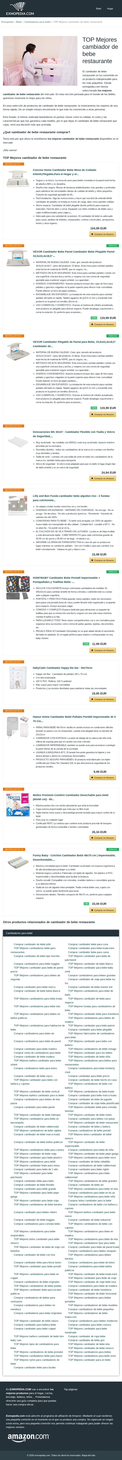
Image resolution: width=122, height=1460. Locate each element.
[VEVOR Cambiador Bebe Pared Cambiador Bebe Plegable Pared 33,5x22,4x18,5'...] (18, 258)
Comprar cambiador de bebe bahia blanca (37, 991)
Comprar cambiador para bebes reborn (35, 1212)
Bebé (98, 8)
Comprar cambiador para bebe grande (35, 1188)
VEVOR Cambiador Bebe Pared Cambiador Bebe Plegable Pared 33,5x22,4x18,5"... (73, 253)
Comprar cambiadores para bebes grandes (92, 975)
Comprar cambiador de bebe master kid (90, 987)
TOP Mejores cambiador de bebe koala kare (92, 1274)
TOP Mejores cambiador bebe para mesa (37, 1165)
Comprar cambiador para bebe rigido (88, 1169)
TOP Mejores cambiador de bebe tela (89, 1344)
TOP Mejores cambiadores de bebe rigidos (37, 1130)
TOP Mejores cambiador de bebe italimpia (37, 1114)
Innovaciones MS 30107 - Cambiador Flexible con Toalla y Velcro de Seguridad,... (74, 434)
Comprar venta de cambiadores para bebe (37, 1052)
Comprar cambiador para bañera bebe (35, 1324)
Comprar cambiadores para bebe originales (38, 1313)
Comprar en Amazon (104, 234)
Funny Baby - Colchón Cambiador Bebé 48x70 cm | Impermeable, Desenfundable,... (74, 857)
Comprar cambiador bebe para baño (34, 1181)
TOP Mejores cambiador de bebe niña (89, 1056)
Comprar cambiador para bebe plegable (90, 1029)
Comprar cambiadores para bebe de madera (92, 1286)
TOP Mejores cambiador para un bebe (89, 1359)
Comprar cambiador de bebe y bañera (89, 1126)
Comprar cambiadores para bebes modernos (93, 1320)
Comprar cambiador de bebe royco (33, 1076)
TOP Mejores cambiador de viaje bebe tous (92, 1281)
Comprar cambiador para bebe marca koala (92, 1095)
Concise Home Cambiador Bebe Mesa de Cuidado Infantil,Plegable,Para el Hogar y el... (64, 172)
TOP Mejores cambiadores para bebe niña (91, 1196)
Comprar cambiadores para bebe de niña (90, 1149)
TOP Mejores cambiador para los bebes (90, 1052)
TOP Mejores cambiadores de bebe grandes (92, 1181)
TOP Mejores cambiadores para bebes (89, 1352)
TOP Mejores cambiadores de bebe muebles (93, 1305)
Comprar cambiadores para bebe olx (34, 1033)
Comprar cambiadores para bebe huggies (37, 963)
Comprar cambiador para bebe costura (89, 1324)
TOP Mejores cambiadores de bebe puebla (37, 1286)
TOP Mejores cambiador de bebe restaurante (93, 1122)
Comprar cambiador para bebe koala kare (91, 948)
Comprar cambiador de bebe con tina (34, 1254)
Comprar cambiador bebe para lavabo (35, 1367)
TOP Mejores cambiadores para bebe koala (38, 998)
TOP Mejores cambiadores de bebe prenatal (38, 1352)
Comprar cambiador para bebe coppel (35, 1328)
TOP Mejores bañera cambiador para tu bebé (39, 1095)
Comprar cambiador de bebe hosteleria (89, 1289)
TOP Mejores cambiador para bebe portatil (37, 1266)
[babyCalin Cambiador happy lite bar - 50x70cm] (18, 678)
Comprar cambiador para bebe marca (34, 987)
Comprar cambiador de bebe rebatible (89, 1161)
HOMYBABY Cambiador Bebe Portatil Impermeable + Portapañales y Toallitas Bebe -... (66, 580)
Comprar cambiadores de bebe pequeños (91, 1309)
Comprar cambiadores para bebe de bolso (91, 1262)
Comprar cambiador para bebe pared (34, 1107)
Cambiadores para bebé (38, 22)
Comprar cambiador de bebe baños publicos (38, 1142)
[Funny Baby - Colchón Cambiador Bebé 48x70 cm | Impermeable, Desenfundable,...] (18, 862)
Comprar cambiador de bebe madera (34, 1056)
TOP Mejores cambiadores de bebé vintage (92, 1049)
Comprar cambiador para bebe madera (35, 1049)
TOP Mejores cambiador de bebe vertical (36, 1091)
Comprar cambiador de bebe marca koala (37, 1134)
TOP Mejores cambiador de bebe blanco (90, 963)
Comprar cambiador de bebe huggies (34, 1219)
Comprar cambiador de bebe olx (86, 1184)
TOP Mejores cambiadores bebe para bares (38, 1355)
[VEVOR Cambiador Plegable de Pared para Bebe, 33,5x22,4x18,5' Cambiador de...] (18, 352)
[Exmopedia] (20, 8)
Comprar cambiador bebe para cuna (88, 944)
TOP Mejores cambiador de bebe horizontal (92, 1293)
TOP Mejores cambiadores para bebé (34, 1161)
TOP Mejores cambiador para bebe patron (91, 1025)
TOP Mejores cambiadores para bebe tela (37, 1006)
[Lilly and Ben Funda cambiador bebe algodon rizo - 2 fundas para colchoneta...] (18, 506)
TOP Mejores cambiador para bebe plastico (38, 1157)
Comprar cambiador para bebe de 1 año (36, 1169)
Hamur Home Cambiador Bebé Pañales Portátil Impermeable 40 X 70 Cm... (74, 719)
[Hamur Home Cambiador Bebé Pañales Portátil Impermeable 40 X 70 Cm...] (18, 727)
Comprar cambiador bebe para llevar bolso (37, 1262)
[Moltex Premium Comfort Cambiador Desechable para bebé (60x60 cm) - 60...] (18, 805)
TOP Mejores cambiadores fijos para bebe (91, 1243)
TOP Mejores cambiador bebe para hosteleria (93, 1014)
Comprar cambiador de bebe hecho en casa (92, 1080)
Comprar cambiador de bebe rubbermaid (36, 1126)
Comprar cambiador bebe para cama (88, 952)
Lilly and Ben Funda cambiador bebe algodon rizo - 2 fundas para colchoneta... (71, 498)
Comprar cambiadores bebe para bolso (35, 1068)
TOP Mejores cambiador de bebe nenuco (91, 1348)
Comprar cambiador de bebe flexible (34, 1184)
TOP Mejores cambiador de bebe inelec (90, 1114)
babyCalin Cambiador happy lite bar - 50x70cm (62, 667)
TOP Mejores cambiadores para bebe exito (92, 1355)
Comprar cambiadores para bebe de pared (37, 1041)
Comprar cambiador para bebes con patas (91, 1118)
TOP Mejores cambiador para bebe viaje (36, 1200)
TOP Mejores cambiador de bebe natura (36, 1320)
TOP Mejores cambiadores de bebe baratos (38, 1204)
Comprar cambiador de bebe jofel (32, 944)
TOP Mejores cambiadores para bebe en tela (93, 1188)
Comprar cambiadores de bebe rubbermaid (92, 1165)
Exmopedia (7, 22)
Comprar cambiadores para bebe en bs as (91, 1192)
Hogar (110, 8)
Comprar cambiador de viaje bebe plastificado (93, 1103)
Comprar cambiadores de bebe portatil (89, 1130)
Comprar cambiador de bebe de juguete (90, 1099)
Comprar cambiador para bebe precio (89, 1076)
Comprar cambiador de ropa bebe (86, 1336)
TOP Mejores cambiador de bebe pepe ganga (93, 1153)
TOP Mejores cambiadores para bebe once (92, 1157)
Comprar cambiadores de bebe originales (37, 1281)
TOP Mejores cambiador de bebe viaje (35, 1153)
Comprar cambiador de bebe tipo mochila (37, 956)
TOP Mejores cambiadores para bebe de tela (93, 1239)
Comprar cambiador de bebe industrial (89, 1219)
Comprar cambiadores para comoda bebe (37, 1223)
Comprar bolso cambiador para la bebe (89, 1200)
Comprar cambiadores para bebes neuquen (92, 1251)
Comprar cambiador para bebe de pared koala (93, 1247)
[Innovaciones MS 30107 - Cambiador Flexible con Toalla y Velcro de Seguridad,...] (18, 442)
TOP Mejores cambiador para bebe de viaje (92, 1278)
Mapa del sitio (88, 1455)
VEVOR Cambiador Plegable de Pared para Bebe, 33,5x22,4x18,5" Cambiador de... (74, 344)
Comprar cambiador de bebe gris (86, 1340)
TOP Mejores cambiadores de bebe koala (91, 1091)
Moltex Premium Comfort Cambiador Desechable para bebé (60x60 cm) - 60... (70, 797)
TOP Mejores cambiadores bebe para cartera (39, 1149)
